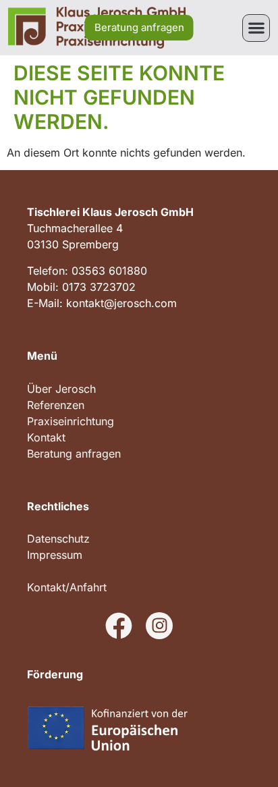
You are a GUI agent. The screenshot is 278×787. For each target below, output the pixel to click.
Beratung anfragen (74, 453)
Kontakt (46, 437)
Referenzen (55, 405)
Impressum (54, 555)
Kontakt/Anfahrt (67, 587)
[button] (256, 28)
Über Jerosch (61, 389)
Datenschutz (58, 538)
